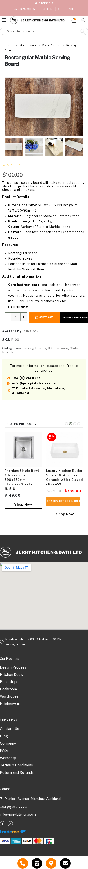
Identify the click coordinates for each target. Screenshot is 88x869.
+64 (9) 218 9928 (13, 807)
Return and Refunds (17, 772)
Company (8, 743)
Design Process (13, 667)
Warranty (8, 758)
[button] (10, 106)
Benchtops (9, 682)
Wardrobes (9, 696)
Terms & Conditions (16, 765)
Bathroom (8, 689)
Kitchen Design (12, 674)
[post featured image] (23, 449)
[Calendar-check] (37, 863)
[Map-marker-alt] (51, 863)
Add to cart (46, 317)
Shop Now (23, 514)
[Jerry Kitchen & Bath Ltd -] (37, 20)
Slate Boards (51, 45)
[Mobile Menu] (5, 20)
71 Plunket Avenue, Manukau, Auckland (30, 799)
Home (10, 45)
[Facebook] (2, 823)
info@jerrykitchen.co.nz (18, 814)
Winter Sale (44, 3)
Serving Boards (34, 348)
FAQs (4, 750)
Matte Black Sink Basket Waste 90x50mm (60, 475)
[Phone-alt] (22, 863)
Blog (4, 736)
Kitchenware (28, 45)
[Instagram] (10, 823)
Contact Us (9, 729)
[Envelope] (65, 863)
